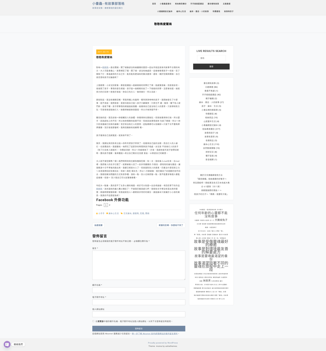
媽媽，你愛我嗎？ (211, 227)
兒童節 (197, 220)
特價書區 (216, 11)
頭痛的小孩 (214, 299)
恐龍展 (209, 234)
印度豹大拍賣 (204, 220)
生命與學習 (215, 281)
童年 (221, 281)
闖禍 (147, 213)
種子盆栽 (210, 156)
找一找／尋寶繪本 (220, 238)
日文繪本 (128, 213)
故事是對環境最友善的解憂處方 (211, 250)
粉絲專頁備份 (181, 4)
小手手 (101, 213)
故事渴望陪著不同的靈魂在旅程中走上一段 (211, 266)
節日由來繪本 (206, 288)
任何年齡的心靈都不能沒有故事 (211, 214)
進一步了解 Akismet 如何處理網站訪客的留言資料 (155, 334)
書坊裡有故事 (213, 4)
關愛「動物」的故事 (221, 295)
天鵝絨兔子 (221, 220)
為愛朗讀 (98, 225)
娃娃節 (204, 224)
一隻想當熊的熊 (211, 209)
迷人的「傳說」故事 (219, 292)
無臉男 (207, 280)
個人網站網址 (98, 309)
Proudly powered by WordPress (163, 343)
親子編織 (210, 98)
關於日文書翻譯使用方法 (211, 175)
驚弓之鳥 (222, 299)
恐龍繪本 (215, 234)
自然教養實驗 (209, 148)
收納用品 (209, 117)
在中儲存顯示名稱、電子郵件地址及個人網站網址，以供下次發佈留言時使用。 (134, 321)
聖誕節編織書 (200, 292)
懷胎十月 (210, 238)
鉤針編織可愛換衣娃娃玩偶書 (204, 295)
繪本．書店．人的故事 (199, 11)
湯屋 (200, 281)
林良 (196, 277)
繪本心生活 (181, 11)
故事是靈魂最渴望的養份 (211, 257)
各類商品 (210, 140)
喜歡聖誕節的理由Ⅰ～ (211, 190)
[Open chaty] (7, 344)
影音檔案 (210, 159)
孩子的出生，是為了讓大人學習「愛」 (211, 231)
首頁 (154, 4)
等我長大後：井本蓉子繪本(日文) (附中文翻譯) (211, 284)
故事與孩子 (229, 11)
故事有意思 (210, 137)
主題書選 (226, 4)
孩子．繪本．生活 (210, 106)
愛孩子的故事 (223, 234)
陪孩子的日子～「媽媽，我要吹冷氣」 (211, 194)
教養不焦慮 (210, 91)
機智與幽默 (217, 277)
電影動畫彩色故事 (204, 299)
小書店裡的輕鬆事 (210, 110)
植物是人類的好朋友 (205, 277)
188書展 (202, 209)
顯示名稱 (97, 285)
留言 (95, 248)
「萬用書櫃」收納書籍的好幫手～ (211, 179)
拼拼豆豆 (210, 152)
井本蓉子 (220, 209)
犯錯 (142, 213)
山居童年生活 (210, 121)
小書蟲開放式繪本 (165, 11)
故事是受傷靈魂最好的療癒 (211, 243)
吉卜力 (212, 220)
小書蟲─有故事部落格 (108, 3)
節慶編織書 (197, 288)
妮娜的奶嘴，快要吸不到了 (171, 225)
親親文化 (209, 292)
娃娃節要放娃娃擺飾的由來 (216, 224)
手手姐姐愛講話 (197, 4)
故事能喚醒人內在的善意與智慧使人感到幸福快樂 (211, 274)
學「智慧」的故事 (200, 234)
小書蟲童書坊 (165, 4)
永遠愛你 (224, 277)
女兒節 (199, 224)
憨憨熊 (105, 67)
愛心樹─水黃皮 (201, 238)
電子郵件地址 (99, 297)
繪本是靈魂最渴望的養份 (220, 288)
